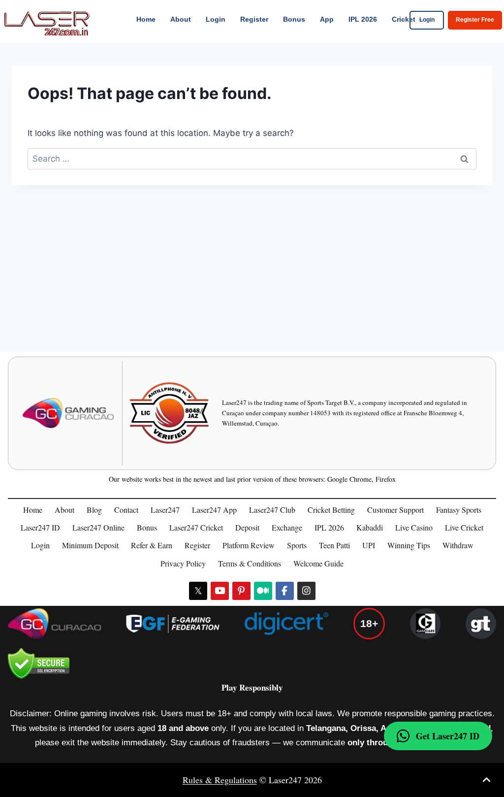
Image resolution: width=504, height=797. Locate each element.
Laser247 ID (40, 527)
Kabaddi (369, 527)
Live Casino (414, 527)
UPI (368, 545)
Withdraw (457, 545)
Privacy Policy (183, 563)
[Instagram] (306, 591)
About (180, 19)
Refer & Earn (151, 545)
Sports (297, 545)
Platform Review (248, 545)
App (327, 19)
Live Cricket (464, 527)
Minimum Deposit (90, 545)
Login (215, 19)
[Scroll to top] (486, 780)
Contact (126, 509)
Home (146, 19)
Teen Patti (334, 545)
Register (254, 19)
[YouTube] (220, 591)
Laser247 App (214, 509)
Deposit (247, 527)
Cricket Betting (331, 509)
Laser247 (165, 509)
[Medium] (263, 591)
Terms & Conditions (249, 563)
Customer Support (395, 509)
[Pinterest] (241, 591)
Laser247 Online (98, 527)
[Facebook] (285, 591)
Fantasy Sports (458, 509)
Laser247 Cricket (196, 527)
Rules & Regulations (220, 780)
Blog (94, 509)
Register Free (475, 19)
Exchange (287, 527)
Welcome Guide (318, 563)
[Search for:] (252, 159)
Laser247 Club (272, 509)
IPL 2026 (362, 19)
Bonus (294, 19)
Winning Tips (408, 545)
